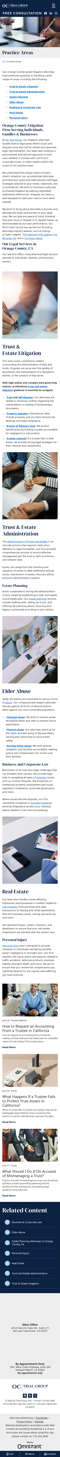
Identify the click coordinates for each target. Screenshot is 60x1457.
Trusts (14, 1090)
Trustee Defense (19, 1020)
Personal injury (11, 945)
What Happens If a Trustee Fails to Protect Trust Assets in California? (28, 1101)
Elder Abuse (18, 1232)
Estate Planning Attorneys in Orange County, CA (32, 1243)
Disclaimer (42, 1417)
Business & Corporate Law (27, 1222)
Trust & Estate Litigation (25, 1283)
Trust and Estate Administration (30, 1273)
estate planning (38, 598)
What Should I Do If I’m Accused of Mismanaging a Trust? (29, 1173)
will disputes (25, 397)
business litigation (41, 802)
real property (9, 906)
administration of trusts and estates (27, 541)
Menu (53, 7)
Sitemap (39, 1421)
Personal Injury (20, 1253)
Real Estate (18, 1263)
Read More (9, 1047)
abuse (8, 702)
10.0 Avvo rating (33, 238)
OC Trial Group (13, 139)
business (41, 777)
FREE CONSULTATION (22, 13)
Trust (9, 397)
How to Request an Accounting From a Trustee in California (28, 1028)
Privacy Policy (24, 1421)
